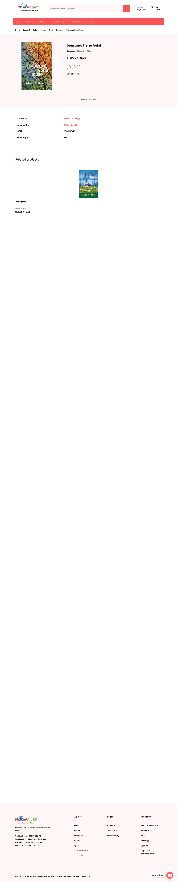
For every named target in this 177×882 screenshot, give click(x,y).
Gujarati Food (58, 22)
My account (78, 845)
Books (7, 22)
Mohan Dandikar (84, 51)
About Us (76, 22)
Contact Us (89, 22)
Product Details (88, 99)
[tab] (88, 99)
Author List (9, 29)
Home (6, 15)
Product (77, 840)
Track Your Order (81, 851)
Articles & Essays (56, 30)
